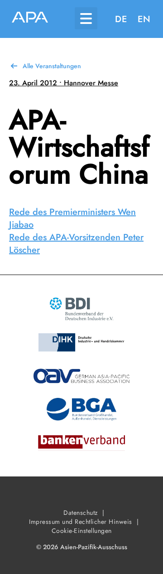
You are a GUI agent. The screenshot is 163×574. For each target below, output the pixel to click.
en (144, 19)
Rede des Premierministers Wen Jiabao (72, 218)
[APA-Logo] (30, 19)
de (121, 19)
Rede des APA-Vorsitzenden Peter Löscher (76, 244)
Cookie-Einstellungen (82, 530)
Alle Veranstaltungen (52, 65)
